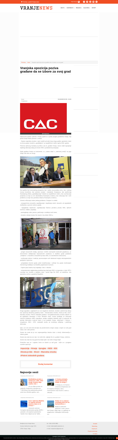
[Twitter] (87, 2)
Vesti (62, 7)
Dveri (37, 352)
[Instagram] (93, 2)
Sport (94, 7)
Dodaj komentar (45, 364)
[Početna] (36, 8)
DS (56, 348)
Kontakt (95, 423)
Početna (23, 62)
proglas (43, 348)
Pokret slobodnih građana (33, 356)
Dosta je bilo (27, 352)
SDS (50, 348)
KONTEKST (70, 7)
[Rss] (97, 2)
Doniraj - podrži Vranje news (31, 2)
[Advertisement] (12, 36)
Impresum (94, 428)
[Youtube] (90, 2)
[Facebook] (84, 2)
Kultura (86, 7)
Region (78, 7)
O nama (95, 433)
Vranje (34, 348)
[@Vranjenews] (45, 118)
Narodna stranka (49, 352)
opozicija (25, 348)
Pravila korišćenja (92, 431)
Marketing (94, 426)
